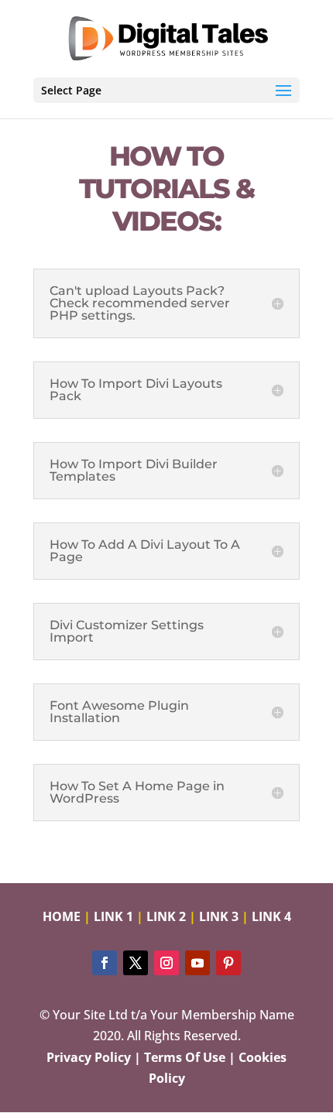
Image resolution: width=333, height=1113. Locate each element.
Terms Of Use (184, 1057)
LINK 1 (113, 916)
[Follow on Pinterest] (228, 962)
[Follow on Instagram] (166, 962)
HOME (62, 916)
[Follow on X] (135, 962)
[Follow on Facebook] (104, 962)
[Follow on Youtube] (197, 962)
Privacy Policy (88, 1057)
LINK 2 (166, 916)
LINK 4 (271, 916)
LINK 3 (219, 916)
